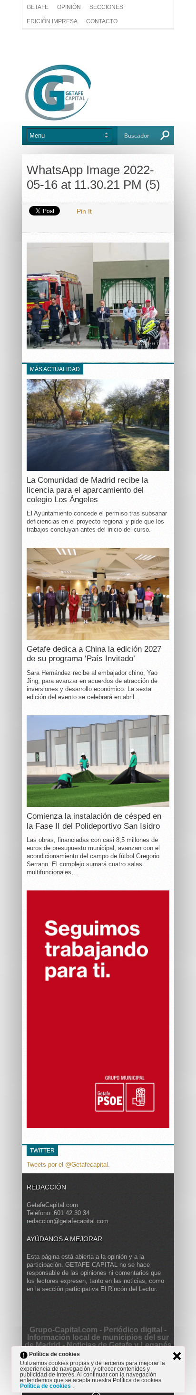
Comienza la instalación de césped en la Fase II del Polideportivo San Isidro (94, 821)
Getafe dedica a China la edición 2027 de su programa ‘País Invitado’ (94, 654)
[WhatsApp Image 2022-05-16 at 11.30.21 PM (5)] (98, 346)
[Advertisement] (98, 46)
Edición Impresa (52, 21)
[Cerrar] (177, 1356)
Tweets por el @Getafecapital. (68, 1164)
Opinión (69, 7)
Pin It (84, 211)
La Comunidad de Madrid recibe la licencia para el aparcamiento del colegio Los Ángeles (87, 490)
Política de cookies (46, 1386)
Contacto (102, 21)
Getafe (38, 7)
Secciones (106, 7)
